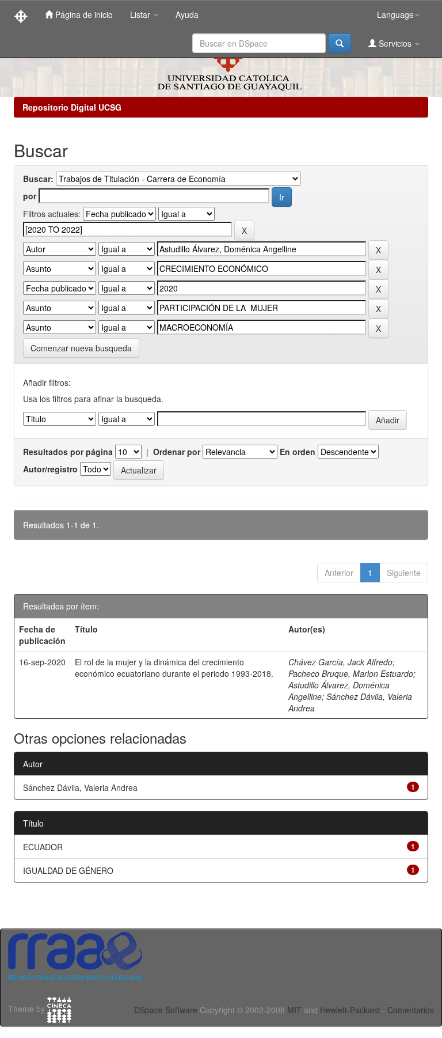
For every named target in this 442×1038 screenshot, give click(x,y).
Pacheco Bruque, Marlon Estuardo (350, 673)
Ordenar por (176, 451)
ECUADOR (43, 847)
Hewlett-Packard (350, 1010)
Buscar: (38, 178)
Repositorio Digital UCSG (71, 107)
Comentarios (410, 1010)
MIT (294, 1010)
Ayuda (187, 14)
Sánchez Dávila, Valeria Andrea (80, 787)
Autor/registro (50, 469)
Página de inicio (83, 14)
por (29, 196)
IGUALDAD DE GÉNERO (68, 870)
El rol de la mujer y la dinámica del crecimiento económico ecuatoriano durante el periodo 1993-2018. (174, 667)
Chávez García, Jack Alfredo (340, 662)
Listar (141, 14)
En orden (297, 451)
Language (395, 14)
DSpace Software (165, 1010)
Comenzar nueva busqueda (81, 348)
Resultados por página (68, 451)
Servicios (395, 43)
